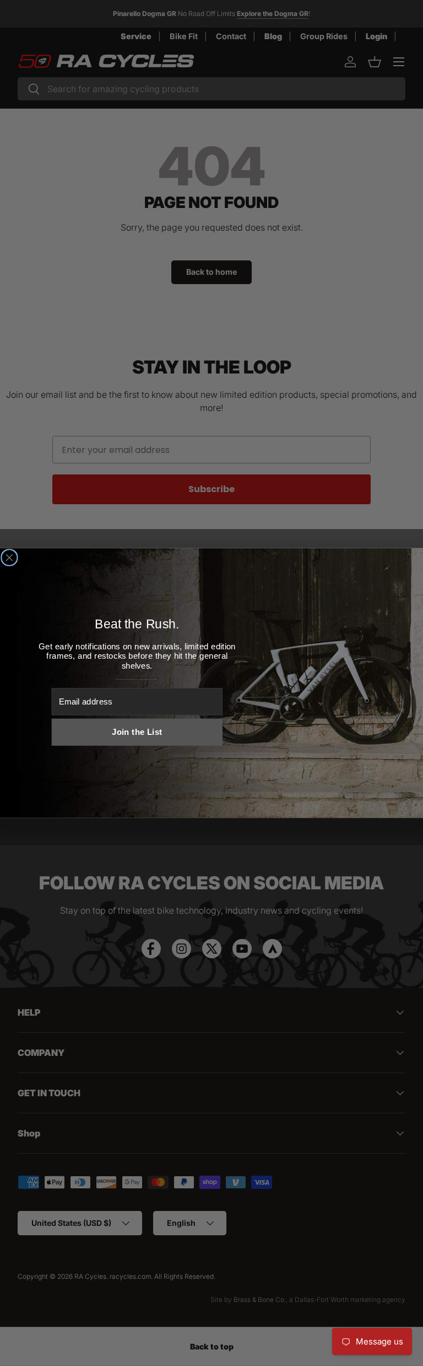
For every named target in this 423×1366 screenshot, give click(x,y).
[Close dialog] (9, 557)
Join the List (137, 732)
